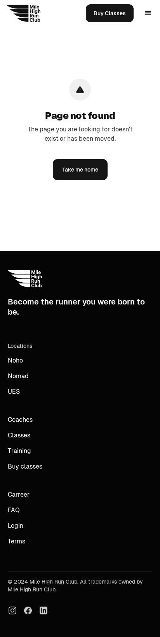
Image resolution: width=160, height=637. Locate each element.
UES (14, 391)
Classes (19, 435)
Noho (15, 360)
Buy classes (25, 466)
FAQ (14, 510)
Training (19, 451)
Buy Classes (110, 13)
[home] (23, 13)
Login (15, 525)
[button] (148, 13)
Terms (16, 541)
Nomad (18, 376)
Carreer (19, 494)
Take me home (80, 169)
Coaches (20, 419)
